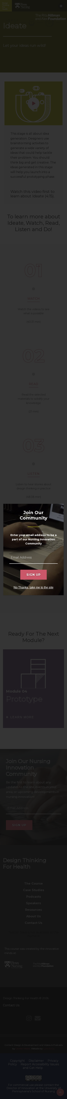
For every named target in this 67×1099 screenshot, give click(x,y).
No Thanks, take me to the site (33, 587)
